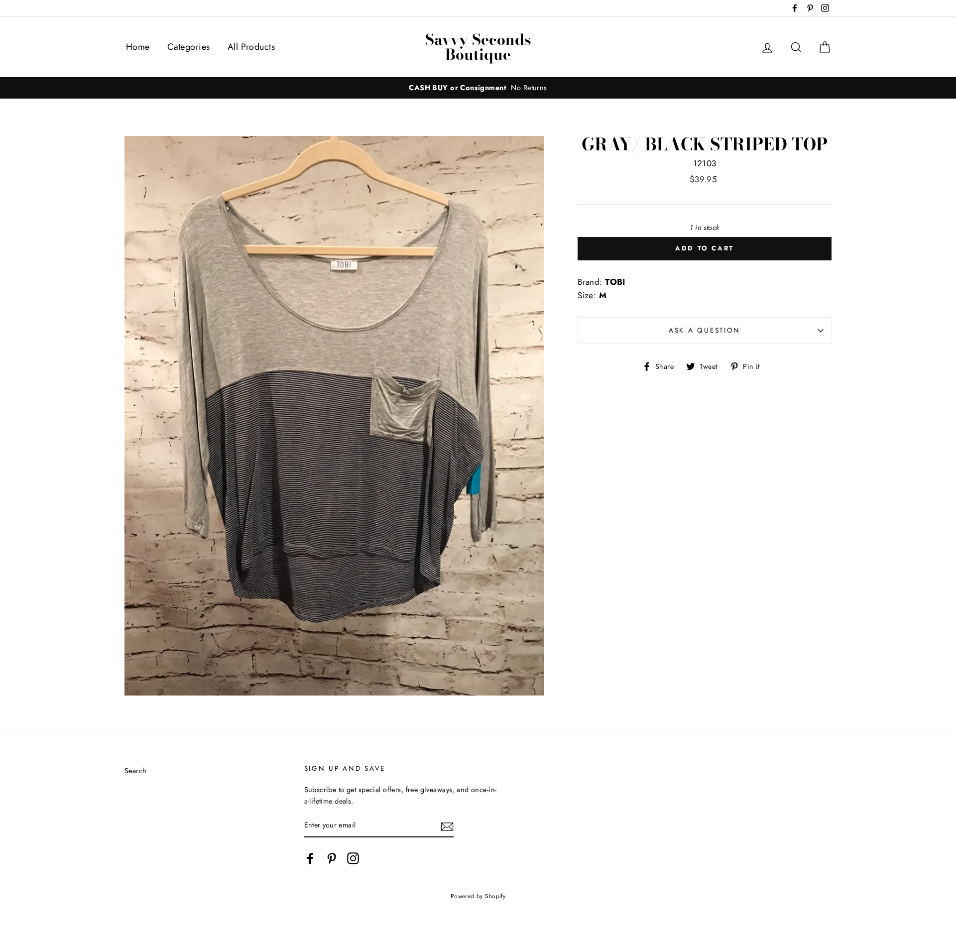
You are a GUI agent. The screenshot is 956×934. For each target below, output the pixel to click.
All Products (251, 46)
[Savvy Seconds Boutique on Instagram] (353, 858)
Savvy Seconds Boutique (478, 47)
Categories (188, 46)
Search (135, 771)
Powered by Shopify (478, 896)
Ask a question (704, 330)
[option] (478, 88)
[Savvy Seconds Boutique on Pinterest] (332, 858)
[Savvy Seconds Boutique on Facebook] (310, 858)
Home (138, 46)
